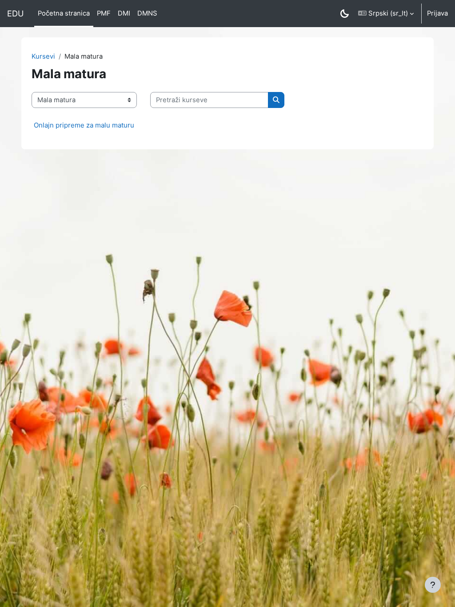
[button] (385, 13)
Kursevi (43, 56)
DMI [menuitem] (124, 13)
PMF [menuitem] (104, 13)
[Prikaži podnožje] (433, 585)
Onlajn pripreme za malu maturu (84, 125)
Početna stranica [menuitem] (64, 13)
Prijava (437, 13)
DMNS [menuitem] (147, 13)
